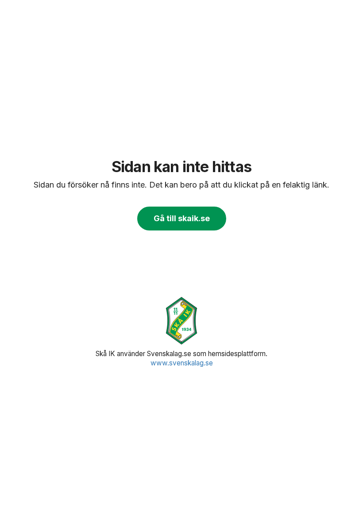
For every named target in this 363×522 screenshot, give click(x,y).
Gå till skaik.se (182, 218)
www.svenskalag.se (182, 363)
